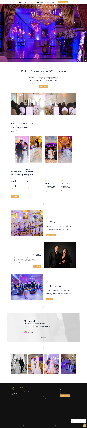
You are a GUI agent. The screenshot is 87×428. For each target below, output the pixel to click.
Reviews (44, 396)
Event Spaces (40, 2)
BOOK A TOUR (63, 2)
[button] (41, 337)
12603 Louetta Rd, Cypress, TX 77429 (68, 393)
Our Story (26, 2)
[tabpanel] (19, 364)
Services (32, 2)
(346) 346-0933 (64, 389)
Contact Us (47, 2)
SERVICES (15, 196)
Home (20, 2)
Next (75, 365)
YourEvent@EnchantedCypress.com (68, 391)
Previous (12, 365)
